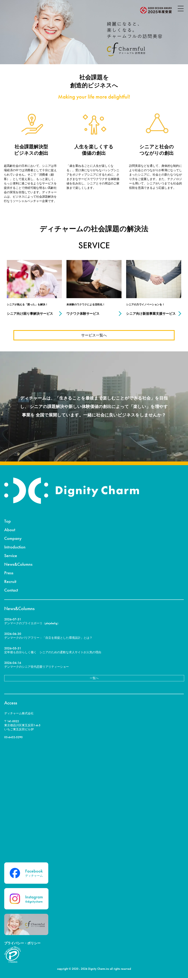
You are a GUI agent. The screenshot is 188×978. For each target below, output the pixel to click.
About (9, 529)
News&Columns (18, 564)
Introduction (15, 547)
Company (13, 538)
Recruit (10, 581)
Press (8, 573)
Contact (11, 590)
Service (10, 555)
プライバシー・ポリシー (22, 943)
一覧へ (94, 678)
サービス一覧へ (94, 335)
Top (7, 521)
